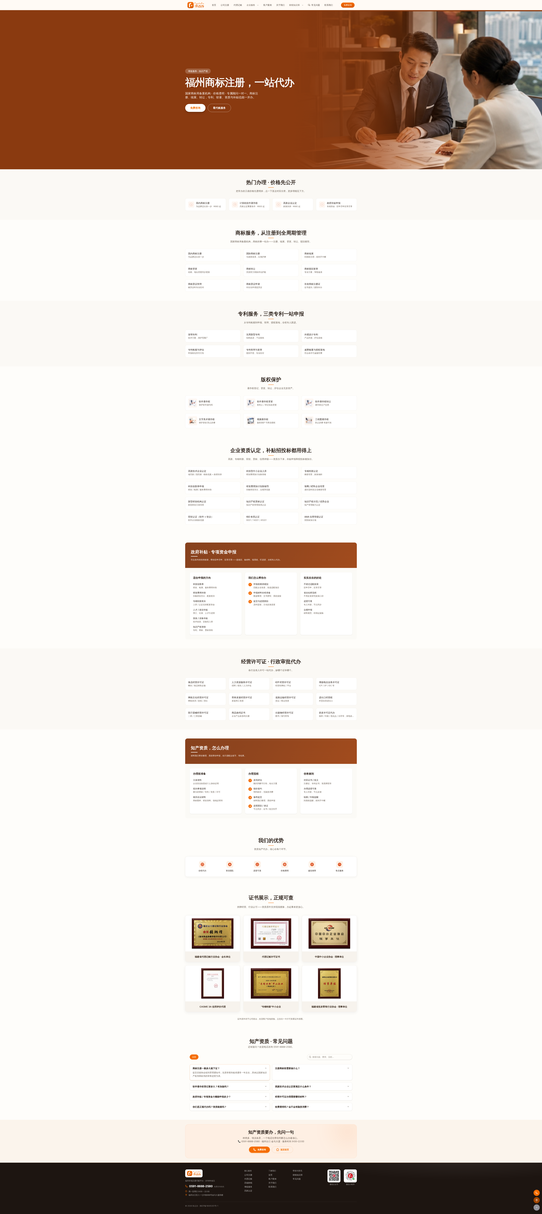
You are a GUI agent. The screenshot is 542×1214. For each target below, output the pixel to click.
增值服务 (248, 1187)
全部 (194, 1057)
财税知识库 (294, 5)
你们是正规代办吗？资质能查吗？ (210, 1106)
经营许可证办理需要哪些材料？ (291, 1096)
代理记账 (238, 5)
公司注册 (225, 5)
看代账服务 (219, 107)
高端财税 (248, 1183)
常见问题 (315, 5)
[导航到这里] (537, 1200)
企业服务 (251, 5)
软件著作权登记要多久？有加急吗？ (211, 1086)
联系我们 (328, 5)
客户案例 (267, 5)
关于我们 (280, 5)
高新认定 (248, 1190)
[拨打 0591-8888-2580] (537, 1193)
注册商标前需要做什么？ (287, 1068)
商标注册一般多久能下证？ (206, 1068)
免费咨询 (195, 107)
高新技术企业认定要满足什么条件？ (293, 1086)
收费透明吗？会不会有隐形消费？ (292, 1106)
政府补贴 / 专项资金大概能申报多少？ (212, 1096)
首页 (214, 5)
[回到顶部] (537, 1207)
